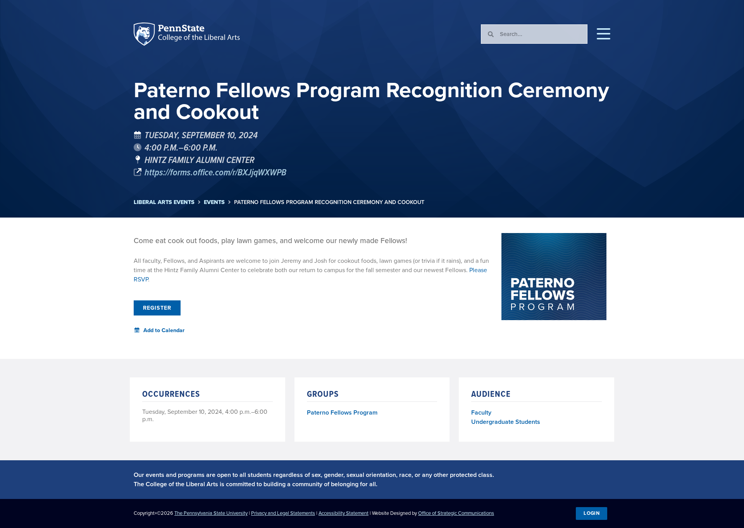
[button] (603, 34)
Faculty (481, 412)
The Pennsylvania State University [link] (211, 513)
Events (214, 202)
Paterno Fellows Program (342, 413)
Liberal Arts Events (164, 202)
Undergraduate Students (505, 421)
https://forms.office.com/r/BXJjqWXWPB (215, 171)
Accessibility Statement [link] (344, 513)
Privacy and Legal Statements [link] (283, 513)
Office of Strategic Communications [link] (456, 513)
